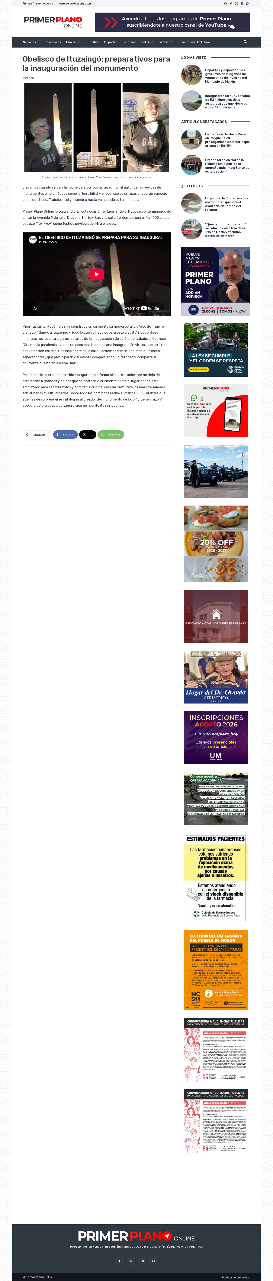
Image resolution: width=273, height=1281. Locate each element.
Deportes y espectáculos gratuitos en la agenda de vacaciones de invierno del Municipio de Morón (226, 76)
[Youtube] (225, 3)
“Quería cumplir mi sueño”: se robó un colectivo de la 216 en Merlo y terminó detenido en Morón (226, 230)
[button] (245, 42)
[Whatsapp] (247, 3)
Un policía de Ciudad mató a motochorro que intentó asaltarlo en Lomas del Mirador (226, 204)
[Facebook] (231, 3)
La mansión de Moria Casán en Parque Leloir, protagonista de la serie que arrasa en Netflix (227, 140)
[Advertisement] (215, 1189)
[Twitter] (236, 3)
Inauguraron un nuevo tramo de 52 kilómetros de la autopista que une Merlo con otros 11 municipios (227, 101)
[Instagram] (242, 3)
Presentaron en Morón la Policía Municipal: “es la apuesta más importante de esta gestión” (227, 165)
